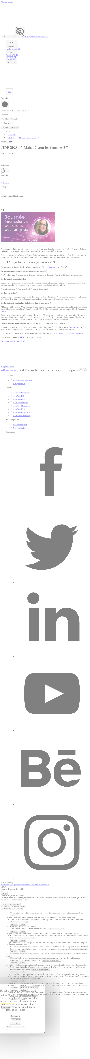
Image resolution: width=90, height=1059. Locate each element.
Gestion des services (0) (19, 922)
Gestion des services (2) (51, 960)
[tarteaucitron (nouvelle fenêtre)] (8, 1005)
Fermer (4, 893)
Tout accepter (6, 909)
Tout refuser (17, 909)
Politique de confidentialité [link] (11, 904)
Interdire (22, 924)
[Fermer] (2, 891)
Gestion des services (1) (28, 997)
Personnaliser (15, 1023)
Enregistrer (5, 1007)
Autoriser (14, 915)
